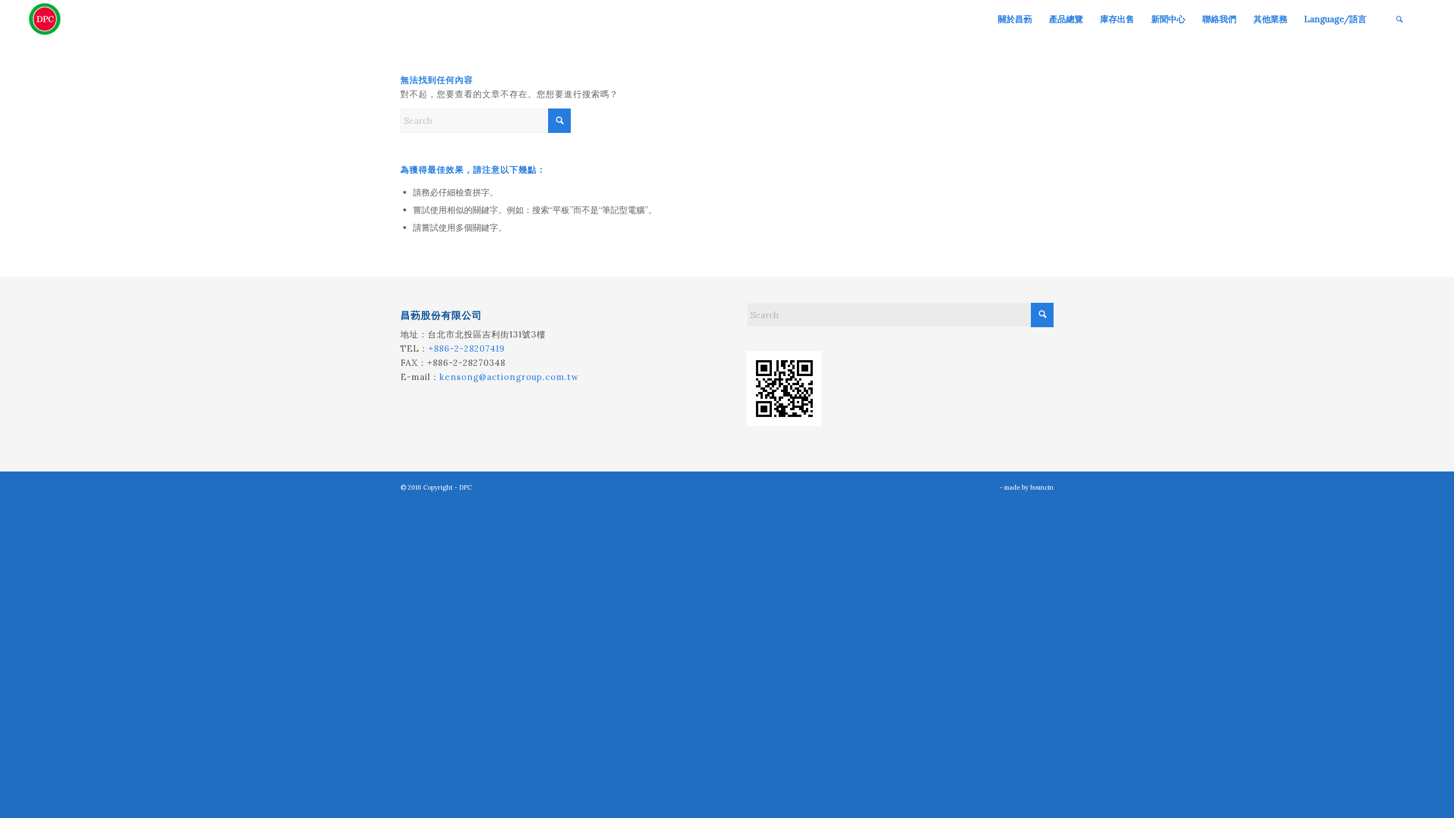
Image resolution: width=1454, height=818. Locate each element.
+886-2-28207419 (466, 348)
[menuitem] (1015, 19)
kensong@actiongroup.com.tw (509, 377)
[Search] (1399, 19)
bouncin (1042, 487)
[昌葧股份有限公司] (45, 19)
